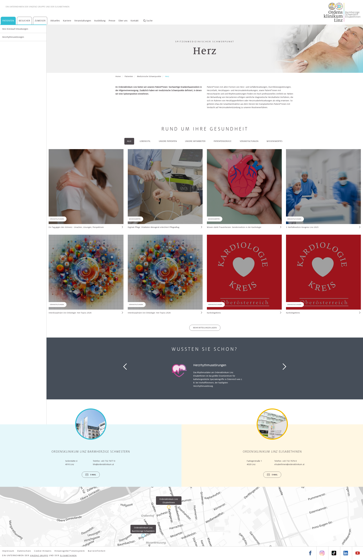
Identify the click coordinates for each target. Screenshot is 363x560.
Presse (112, 20)
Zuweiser (40, 20)
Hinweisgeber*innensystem (69, 551)
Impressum (8, 551)
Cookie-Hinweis (42, 551)
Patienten (8, 20)
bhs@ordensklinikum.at (103, 464)
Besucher (24, 20)
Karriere (67, 20)
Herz (167, 76)
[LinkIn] (345, 553)
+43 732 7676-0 (289, 461)
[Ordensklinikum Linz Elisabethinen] (168, 508)
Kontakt (135, 20)
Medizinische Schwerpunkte (149, 76)
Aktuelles (55, 20)
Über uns (122, 20)
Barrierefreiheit (96, 551)
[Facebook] (310, 553)
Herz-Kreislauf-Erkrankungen (15, 29)
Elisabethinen (62, 6)
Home (118, 76)
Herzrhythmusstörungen (13, 37)
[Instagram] (322, 553)
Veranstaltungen (82, 20)
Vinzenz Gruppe (37, 6)
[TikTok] (333, 553)
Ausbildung (99, 20)
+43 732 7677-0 (108, 461)
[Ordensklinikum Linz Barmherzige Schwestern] (143, 537)
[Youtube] (357, 553)
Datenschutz (24, 551)
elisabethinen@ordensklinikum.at (289, 464)
